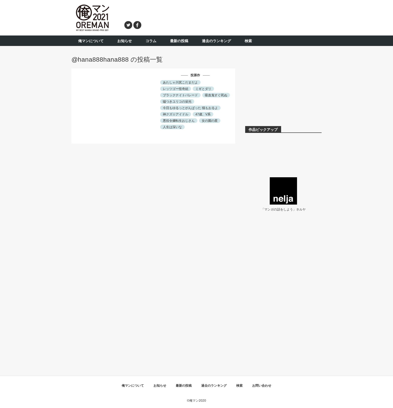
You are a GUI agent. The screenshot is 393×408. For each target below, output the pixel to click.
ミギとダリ (203, 89)
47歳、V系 (203, 114)
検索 (248, 41)
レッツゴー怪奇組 (175, 89)
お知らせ (124, 41)
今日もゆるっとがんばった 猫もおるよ (190, 108)
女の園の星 (210, 120)
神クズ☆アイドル (175, 114)
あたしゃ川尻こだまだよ (180, 82)
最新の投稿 (179, 41)
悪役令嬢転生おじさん (179, 120)
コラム (151, 41)
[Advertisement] (234, 17)
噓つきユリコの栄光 (177, 101)
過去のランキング (216, 41)
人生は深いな (172, 127)
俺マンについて (91, 41)
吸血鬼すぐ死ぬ (216, 95)
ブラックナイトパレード (180, 95)
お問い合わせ (261, 385)
